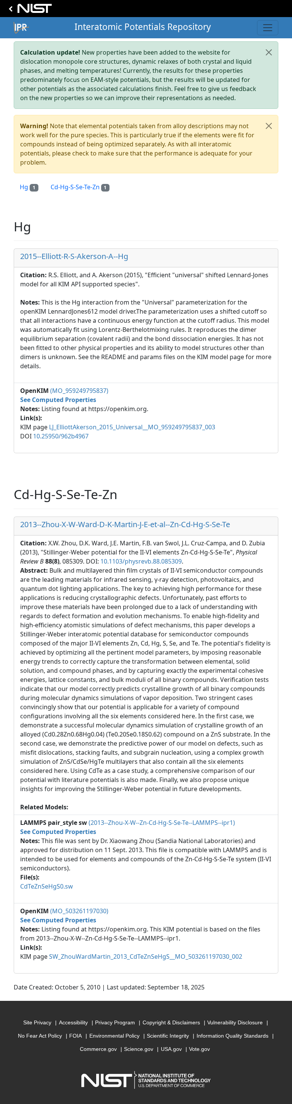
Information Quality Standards (232, 1036)
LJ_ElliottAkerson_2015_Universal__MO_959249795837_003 (132, 427)
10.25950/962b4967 (61, 436)
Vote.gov (199, 1049)
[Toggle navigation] (267, 27)
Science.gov (138, 1049)
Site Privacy (37, 1022)
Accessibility (73, 1022)
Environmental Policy (114, 1036)
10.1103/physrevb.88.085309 (141, 561)
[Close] (269, 52)
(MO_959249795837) (79, 390)
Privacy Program (115, 1022)
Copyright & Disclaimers (171, 1022)
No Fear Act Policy (40, 1036)
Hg (27, 187)
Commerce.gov (98, 1049)
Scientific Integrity (168, 1036)
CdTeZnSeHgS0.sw (46, 886)
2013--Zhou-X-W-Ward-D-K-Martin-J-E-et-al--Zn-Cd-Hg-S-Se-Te (125, 524)
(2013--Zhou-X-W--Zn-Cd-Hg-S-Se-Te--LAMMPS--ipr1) (162, 822)
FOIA (75, 1036)
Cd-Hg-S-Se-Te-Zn (79, 187)
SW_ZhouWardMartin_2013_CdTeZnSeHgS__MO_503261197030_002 (145, 956)
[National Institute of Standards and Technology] (29, 10)
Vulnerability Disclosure (235, 1022)
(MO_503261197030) (79, 911)
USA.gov (171, 1049)
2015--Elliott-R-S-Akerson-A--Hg (74, 256)
